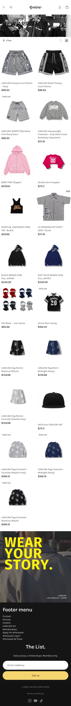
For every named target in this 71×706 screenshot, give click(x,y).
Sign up (35, 675)
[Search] (11, 7)
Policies (7, 619)
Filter (9, 40)
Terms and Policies (35, 693)
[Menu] (4, 7)
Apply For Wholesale (13, 632)
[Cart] (67, 7)
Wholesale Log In (11, 635)
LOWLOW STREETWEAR (39, 687)
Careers (7, 622)
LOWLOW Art (9, 626)
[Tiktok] (41, 701)
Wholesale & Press (12, 639)
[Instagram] (30, 701)
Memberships (10, 629)
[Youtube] (35, 701)
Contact (7, 616)
